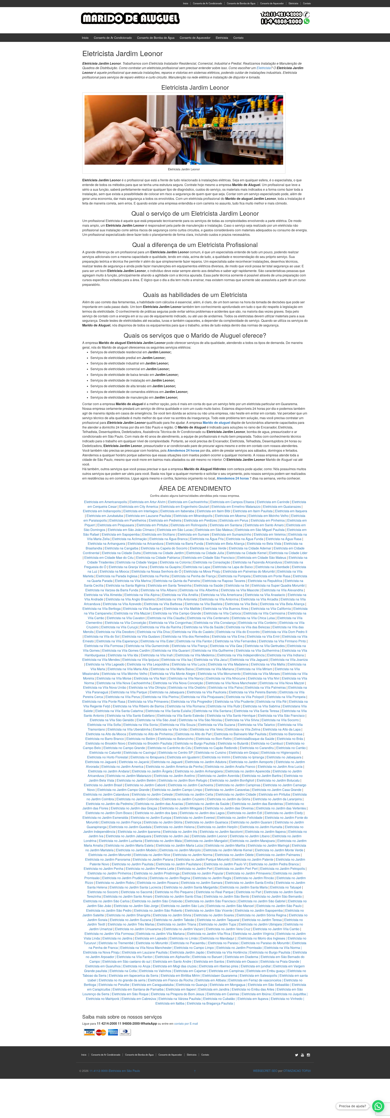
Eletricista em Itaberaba (177, 511)
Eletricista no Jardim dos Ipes (156, 812)
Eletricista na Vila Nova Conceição (178, 683)
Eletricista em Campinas (226, 970)
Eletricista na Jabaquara (167, 692)
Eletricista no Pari (248, 892)
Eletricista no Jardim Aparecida (247, 771)
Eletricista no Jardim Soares (214, 915)
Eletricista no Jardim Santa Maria (244, 887)
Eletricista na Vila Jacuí (211, 659)
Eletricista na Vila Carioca (222, 613)
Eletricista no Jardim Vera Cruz (228, 929)
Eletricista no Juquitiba (289, 994)
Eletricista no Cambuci (267, 743)
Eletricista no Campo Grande (124, 747)
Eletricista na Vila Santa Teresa (256, 710)
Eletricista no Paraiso (223, 943)
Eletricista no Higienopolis (280, 752)
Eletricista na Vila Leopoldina (148, 664)
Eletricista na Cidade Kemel (247, 552)
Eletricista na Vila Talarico (256, 724)
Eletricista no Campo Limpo (194, 947)
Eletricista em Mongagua (227, 984)
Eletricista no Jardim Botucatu (278, 780)
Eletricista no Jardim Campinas (238, 785)
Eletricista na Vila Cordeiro (257, 622)
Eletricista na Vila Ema (228, 636)
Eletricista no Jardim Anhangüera (199, 771)
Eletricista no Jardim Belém (136, 780)
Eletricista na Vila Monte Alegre (172, 673)
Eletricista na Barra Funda (185, 543)
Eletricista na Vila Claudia (166, 618)
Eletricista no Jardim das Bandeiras (257, 803)
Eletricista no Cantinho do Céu (169, 747)
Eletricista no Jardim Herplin (217, 826)
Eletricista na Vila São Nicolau (200, 720)
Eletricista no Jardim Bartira (262, 775)
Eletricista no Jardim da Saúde (207, 803)
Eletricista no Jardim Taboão (174, 919)
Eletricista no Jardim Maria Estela (129, 845)
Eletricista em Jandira (213, 989)
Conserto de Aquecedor (272, 3)
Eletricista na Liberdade (272, 566)
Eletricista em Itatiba (169, 1003)
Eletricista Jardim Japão (187, 952)
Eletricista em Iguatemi (183, 757)
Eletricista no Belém (140, 738)
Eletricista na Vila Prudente (234, 701)
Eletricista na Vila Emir (263, 636)
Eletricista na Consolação (212, 562)
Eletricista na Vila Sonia (140, 724)
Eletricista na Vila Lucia (189, 664)
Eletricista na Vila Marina (133, 580)
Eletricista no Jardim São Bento (226, 896)
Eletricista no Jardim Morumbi (109, 854)
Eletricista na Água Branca (168, 538)
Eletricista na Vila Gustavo (141, 636)
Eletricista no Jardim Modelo (136, 850)
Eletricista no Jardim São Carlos (106, 901)
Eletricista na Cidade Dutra (122, 552)
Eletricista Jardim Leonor (209, 836)
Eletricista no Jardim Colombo (138, 799)
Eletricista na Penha (154, 576)
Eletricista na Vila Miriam (254, 669)
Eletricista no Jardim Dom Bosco (109, 812)
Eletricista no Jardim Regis (212, 877)
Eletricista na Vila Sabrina (261, 706)
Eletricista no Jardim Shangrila (128, 915)
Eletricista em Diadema (241, 956)
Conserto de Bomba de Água (241, 3)
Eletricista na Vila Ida (123, 655)
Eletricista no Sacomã (136, 892)
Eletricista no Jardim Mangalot (206, 840)
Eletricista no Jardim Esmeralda (105, 817)
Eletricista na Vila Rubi (223, 706)
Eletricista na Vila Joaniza (289, 659)
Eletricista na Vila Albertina (198, 590)
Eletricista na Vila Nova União (104, 687)
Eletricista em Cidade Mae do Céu (109, 557)
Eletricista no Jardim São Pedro (109, 910)
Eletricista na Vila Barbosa (163, 603)
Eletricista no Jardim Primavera (248, 873)
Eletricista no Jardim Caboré (145, 785)
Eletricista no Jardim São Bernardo (277, 896)
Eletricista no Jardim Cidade (236, 794)
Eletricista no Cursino (210, 752)
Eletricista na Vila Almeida (103, 594)
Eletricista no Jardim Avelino (174, 775)
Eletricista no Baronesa (285, 734)
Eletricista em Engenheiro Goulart (185, 506)
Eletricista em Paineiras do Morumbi (249, 571)
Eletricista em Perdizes (200, 520)
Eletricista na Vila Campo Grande (177, 613)
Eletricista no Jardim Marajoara (252, 840)
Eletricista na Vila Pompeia (286, 696)
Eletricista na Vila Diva (153, 631)
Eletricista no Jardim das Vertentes (281, 808)
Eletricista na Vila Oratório (187, 687)
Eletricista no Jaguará (100, 761)
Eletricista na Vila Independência (241, 655)
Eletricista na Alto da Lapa (282, 729)
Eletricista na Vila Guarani (171, 650)
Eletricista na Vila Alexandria (282, 590)
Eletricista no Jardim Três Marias (131, 924)
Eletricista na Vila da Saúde (204, 627)
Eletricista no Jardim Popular (202, 873)
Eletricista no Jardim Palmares (278, 854)
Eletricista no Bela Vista (264, 543)
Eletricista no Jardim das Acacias (159, 803)
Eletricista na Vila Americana (221, 594)
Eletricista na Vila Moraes (261, 673)
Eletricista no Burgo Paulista (194, 743)
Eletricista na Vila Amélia (180, 594)
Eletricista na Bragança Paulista (210, 1003)
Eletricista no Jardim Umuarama (138, 929)
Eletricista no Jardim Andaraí (109, 771)
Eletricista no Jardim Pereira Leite (150, 868)
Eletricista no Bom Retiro (214, 738)
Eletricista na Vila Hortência (227, 952)
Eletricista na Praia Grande (279, 961)
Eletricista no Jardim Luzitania (120, 840)
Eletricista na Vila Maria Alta (127, 669)
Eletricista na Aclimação (129, 538)
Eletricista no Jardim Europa (151, 817)
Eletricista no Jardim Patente (252, 859)
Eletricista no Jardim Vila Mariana (160, 933)
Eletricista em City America (139, 506)
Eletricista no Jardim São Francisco (210, 901)
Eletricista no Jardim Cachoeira (190, 785)
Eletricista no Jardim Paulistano (179, 864)
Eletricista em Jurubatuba (105, 515)
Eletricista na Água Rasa (284, 538)
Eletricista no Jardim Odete (234, 854)
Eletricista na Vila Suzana (216, 724)
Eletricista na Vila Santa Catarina (119, 710)
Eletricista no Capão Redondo (215, 747)
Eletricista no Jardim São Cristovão (157, 901)
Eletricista (293, 3)
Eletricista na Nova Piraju (101, 952)
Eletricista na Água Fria (207, 538)
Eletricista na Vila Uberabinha (129, 729)
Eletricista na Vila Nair (150, 678)
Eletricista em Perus (233, 520)
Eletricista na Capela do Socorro (164, 548)
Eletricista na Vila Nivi (264, 678)
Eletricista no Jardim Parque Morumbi (203, 859)
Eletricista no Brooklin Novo (106, 743)
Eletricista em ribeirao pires (218, 966)
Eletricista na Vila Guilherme (212, 650)
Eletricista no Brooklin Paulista (150, 743)
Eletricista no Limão (183, 938)
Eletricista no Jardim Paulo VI (225, 864)
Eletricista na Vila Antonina (218, 599)
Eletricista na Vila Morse (113, 678)
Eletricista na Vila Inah (157, 655)
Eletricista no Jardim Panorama (107, 859)
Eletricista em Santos (209, 961)
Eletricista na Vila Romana (186, 706)
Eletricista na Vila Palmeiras (265, 687)
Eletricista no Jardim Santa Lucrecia (135, 887)
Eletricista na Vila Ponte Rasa (103, 701)
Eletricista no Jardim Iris (180, 831)
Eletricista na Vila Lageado (105, 664)
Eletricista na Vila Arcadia (260, 599)
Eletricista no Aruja (136, 966)
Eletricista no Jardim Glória (163, 822)
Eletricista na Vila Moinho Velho (124, 673)
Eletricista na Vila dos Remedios (185, 636)
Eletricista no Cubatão (219, 998)
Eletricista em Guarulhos (103, 966)
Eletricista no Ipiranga (248, 757)
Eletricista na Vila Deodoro (115, 631)
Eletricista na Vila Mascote (240, 590)
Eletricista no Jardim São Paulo (279, 905)
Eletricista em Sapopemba (121, 534)
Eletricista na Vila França (190, 645)
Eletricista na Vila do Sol (102, 636)
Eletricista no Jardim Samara (201, 882)
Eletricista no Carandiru (257, 747)
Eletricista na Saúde (208, 585)
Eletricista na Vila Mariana (215, 669)
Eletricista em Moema (230, 515)
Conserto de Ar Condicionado (207, 3)
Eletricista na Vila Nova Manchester (231, 683)
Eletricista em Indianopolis (102, 511)
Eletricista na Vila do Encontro (238, 631)
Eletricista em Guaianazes (282, 506)
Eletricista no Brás (290, 738)
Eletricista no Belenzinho (176, 738)
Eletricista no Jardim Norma (192, 854)
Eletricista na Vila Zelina (242, 729)
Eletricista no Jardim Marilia (225, 845)
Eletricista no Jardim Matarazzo (129, 775)
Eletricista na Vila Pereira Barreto (253, 692)
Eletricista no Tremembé (116, 943)
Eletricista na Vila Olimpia (147, 687)
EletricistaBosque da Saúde (254, 738)
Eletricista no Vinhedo (286, 998)
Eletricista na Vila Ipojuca (140, 659)
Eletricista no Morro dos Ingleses (261, 938)
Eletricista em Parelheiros (127, 520)
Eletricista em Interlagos (140, 511)
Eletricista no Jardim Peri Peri (236, 868)
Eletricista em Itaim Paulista (253, 511)
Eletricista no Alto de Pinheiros (151, 734)
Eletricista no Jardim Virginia (253, 933)
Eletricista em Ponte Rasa (271, 576)
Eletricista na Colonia (175, 562)
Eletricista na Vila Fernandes (235, 641)
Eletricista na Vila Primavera (148, 701)
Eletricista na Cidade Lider (288, 552)
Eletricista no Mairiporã (102, 998)
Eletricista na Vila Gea (226, 645)
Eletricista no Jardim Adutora (205, 761)
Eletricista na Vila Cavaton (126, 618)
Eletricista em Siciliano (158, 534)
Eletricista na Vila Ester (157, 641)
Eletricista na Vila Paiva (225, 687)
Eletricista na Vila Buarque (142, 608)
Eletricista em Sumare (193, 534)
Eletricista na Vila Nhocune (225, 678)
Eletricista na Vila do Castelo (193, 631)
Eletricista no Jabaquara (283, 757)
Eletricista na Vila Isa (176, 659)
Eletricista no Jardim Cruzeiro (183, 799)
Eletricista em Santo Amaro (264, 525)
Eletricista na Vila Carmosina (264, 613)
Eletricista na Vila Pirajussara (202, 696)
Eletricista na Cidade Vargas (137, 562)
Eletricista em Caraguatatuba (153, 984)
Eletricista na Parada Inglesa (117, 576)
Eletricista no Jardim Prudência (124, 877)
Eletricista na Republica (265, 580)
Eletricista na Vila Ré (271, 701)
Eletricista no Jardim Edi (244, 812)
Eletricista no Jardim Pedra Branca (274, 864)
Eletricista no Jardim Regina (170, 877)
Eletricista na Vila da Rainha (161, 627)
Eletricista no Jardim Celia (194, 794)
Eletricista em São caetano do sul (126, 961)
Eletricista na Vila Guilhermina (258, 650)
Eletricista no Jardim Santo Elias (178, 896)
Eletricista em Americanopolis (106, 501)
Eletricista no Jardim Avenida (218, 775)
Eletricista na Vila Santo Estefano (131, 715)
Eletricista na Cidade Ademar (250, 548)
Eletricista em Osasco (242, 961)
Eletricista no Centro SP (175, 752)
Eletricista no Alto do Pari (193, 734)
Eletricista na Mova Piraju (202, 571)
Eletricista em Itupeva (252, 998)
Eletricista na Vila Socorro (280, 720)
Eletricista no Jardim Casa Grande (276, 789)
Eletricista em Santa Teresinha (170, 585)
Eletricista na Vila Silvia (242, 720)
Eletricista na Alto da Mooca (106, 734)
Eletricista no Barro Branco (104, 738)
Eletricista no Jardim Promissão (239, 947)
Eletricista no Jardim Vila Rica (208, 933)
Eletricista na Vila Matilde (182, 608)
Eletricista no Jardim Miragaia (181, 808)
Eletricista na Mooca (114, 571)
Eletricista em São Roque (130, 994)
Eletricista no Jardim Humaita (261, 826)
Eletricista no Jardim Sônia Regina (261, 915)
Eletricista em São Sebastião (268, 984)
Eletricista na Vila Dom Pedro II (284, 631)
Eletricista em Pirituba (152, 525)
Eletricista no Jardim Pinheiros (109, 873)
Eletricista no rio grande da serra (122, 980)
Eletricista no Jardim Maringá (268, 845)
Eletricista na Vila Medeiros (195, 655)
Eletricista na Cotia (123, 970)
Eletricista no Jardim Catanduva (106, 794)
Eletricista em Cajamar (190, 970)
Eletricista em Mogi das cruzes (175, 966)
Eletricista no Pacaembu (188, 943)
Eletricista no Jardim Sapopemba (259, 910)
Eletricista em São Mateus (214, 529)
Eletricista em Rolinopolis (188, 525)
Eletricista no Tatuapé (285, 887)
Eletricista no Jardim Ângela (152, 771)
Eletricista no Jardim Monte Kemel (227, 850)
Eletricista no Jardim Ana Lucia (280, 766)
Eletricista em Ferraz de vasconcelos (254, 980)
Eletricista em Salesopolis (258, 975)
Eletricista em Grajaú (244, 752)
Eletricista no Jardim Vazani (184, 929)
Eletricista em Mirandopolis (192, 515)
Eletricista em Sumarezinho (231, 534)
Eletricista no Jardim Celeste (152, 794)
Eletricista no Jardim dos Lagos (202, 812)
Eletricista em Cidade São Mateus (261, 557)
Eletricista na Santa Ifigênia (126, 585)
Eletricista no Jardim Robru (115, 882)
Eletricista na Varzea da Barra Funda (111, 590)
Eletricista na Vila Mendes (101, 659)
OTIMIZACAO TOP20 (297, 1071)
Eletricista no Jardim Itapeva (265, 831)
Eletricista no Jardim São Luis (182, 905)
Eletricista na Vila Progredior (191, 701)
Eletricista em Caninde (273, 501)
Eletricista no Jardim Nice (151, 854)
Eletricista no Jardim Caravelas (227, 789)
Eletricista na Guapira (165, 566)
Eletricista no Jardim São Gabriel (262, 901)
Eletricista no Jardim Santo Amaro (127, 896)
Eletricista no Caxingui (140, 752)
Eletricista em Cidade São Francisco (209, 557)
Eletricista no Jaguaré (167, 761)
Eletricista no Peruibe (114, 984)
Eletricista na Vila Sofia (104, 724)
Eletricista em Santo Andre (172, 961)
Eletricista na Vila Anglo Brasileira (130, 599)
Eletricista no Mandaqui (217, 938)
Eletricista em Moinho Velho (268, 515)
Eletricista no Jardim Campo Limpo (177, 789)
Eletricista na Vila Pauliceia (206, 692)
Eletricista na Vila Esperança (117, 641)
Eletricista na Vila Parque (128, 692)
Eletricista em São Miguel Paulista (260, 529)
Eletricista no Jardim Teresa (262, 919)
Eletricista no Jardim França (121, 822)
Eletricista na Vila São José (156, 720)
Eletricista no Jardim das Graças (134, 808)
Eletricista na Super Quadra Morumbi (278, 585)
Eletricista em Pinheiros (268, 520)
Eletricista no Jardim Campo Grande (123, 789)
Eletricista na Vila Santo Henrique (231, 715)
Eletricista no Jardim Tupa (217, 924)
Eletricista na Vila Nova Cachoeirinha (123, 683)
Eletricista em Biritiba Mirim (180, 975)
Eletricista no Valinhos (155, 970)
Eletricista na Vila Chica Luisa (254, 618)
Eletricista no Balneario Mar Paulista (240, 734)
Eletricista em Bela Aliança (225, 543)
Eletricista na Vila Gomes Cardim (126, 650)
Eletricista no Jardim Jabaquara (128, 836)
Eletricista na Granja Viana (128, 566)
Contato (307, 3)
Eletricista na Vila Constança (215, 622)
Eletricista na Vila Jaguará (249, 659)
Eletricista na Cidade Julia (205, 552)
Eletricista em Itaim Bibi (214, 511)
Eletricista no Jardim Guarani (251, 822)
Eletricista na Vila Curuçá (120, 627)
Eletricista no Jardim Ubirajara (260, 924)
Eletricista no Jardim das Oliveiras (229, 808)
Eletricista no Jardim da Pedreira (109, 803)
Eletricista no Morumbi (152, 943)
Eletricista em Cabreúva (138, 998)
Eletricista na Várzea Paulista (179, 998)
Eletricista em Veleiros (270, 534)
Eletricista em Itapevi (181, 989)
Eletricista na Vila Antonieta (177, 599)
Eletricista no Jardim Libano (250, 836)
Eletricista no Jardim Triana (176, 924)
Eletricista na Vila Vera (206, 729)
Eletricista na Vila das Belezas (248, 627)
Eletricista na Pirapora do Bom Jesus (177, 994)
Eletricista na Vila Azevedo (122, 603)
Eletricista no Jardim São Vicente (209, 910)
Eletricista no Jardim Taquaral (218, 919)
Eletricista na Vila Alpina (142, 594)
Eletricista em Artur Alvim (147, 501)
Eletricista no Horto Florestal (107, 757)
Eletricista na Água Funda (244, 538)
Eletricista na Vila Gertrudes (265, 645)
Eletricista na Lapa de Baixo (233, 566)
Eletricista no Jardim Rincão (254, 877)
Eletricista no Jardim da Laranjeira (277, 799)
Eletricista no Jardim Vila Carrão (276, 929)
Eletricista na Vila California (271, 608)
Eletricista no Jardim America (122, 766)
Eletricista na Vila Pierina (160, 696)
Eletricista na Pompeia (234, 576)
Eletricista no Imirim (216, 757)
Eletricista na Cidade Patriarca (158, 557)
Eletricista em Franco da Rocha (170, 980)
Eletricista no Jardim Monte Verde (279, 850)
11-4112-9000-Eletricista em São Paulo (114, 1071)
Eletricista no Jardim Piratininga (157, 873)
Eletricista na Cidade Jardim (163, 552)
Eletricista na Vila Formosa (103, 645)
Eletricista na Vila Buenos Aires (225, 608)
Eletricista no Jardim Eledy (283, 812)
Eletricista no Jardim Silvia (172, 915)
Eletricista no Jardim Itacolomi (221, 831)
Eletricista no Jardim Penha (103, 868)
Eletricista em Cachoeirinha (188, 501)
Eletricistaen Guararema (219, 975)
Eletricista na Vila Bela (241, 603)
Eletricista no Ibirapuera (147, 757)
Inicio (185, 3)
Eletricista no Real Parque (215, 892)
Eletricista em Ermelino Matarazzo (236, 506)
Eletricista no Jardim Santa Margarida (191, 887)
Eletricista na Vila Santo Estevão (180, 715)
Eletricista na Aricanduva (146, 543)
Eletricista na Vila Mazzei (132, 613)
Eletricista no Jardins (117, 938)
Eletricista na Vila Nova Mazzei (281, 683)
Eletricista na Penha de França (194, 576)
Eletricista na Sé (237, 585)
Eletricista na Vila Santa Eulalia (168, 710)
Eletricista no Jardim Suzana (130, 919)
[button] (378, 1106)
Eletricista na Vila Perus (122, 696)
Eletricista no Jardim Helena (174, 826)
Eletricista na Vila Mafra (268, 664)
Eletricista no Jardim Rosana (158, 882)
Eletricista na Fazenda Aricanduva (257, 562)
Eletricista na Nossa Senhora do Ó (156, 571)
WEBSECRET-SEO (265, 1071)
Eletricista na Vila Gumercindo (147, 645)
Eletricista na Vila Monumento (219, 673)
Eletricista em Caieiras (223, 994)
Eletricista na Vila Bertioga (101, 608)
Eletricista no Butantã (233, 743)
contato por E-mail (186, 1023)
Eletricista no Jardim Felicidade (239, 817)
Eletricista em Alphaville (172, 956)
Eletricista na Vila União (170, 729)
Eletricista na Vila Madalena (228, 664)
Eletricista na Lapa (196, 566)
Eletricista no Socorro (103, 892)
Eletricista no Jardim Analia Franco (230, 766)
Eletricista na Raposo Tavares (223, 580)
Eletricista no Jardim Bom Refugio (182, 780)
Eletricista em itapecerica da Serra (133, 975)
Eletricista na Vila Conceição (125, 622)
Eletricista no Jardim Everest (194, 817)
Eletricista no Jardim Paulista (133, 864)
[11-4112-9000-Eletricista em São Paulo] (130, 18)
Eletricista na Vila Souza (178, 724)
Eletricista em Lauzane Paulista (149, 515)
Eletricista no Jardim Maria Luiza (179, 845)
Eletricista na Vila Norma (282, 947)
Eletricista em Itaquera (291, 511)
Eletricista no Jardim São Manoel (230, 905)
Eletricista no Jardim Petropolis (282, 868)
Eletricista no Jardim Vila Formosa (109, 933)
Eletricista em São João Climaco (131, 529)
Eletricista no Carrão (291, 747)
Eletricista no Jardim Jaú (171, 836)
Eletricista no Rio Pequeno (174, 892)
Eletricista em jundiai (256, 966)
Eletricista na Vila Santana (212, 710)
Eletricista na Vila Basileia (203, 603)
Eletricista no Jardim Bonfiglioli (232, 780)
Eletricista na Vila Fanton (194, 641)
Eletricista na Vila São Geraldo (112, 720)
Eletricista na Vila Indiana (285, 655)
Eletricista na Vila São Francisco (281, 715)
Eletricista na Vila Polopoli (245, 696)
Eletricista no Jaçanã (134, 761)
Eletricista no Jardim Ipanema (139, 831)
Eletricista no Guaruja (191, 984)
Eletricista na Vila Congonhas (170, 622)
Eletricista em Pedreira (165, 520)
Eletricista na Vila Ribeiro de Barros (138, 706)
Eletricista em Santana (226, 525)
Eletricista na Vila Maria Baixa (172, 669)
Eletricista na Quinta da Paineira (176, 580)
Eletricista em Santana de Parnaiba (138, 989)
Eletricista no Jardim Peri (195, 868)
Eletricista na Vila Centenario (208, 618)
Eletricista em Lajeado (151, 938)
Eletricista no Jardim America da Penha (174, 766)
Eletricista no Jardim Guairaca (206, 822)
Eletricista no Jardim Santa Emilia (249, 882)
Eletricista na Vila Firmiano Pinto (282, 641)
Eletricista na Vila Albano (159, 590)
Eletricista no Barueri (207, 956)
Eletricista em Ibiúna (256, 994)
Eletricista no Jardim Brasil (103, 785)
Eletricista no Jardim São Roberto (158, 910)
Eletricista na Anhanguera (106, 543)
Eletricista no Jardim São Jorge (136, 905)
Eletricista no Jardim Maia (163, 840)
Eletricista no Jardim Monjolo (180, 850)
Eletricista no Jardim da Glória (228, 799)
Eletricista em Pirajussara (115, 525)
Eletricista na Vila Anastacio (265, 594)
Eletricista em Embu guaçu (265, 970)
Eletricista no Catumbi (105, 752)
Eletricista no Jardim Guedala (130, 826)
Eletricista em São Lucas (175, 529)
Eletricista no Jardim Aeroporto (251, 761)
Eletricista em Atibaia (210, 980)
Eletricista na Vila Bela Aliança (282, 603)
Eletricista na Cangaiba (121, 548)
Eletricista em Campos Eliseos (232, 501)
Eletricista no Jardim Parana (153, 859)
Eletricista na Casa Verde (208, 548)
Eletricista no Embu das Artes (253, 989)
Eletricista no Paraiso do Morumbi (265, 943)
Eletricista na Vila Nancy (186, 678)
